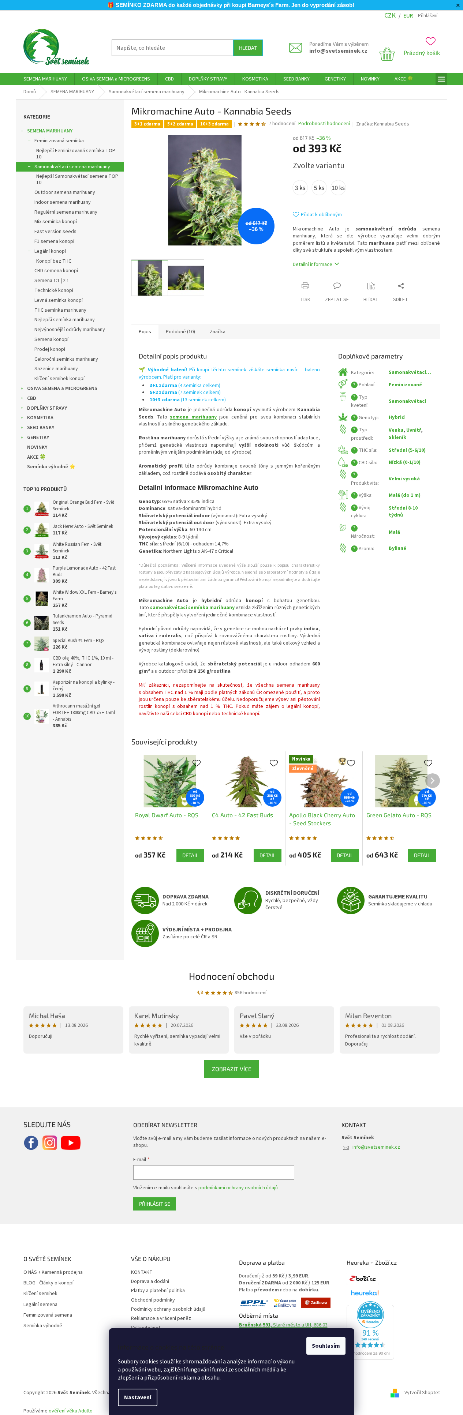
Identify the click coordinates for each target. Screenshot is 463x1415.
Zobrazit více (231, 1068)
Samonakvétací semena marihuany (72, 166)
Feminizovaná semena (47, 1315)
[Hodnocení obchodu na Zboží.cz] (363, 1278)
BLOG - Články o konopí (48, 1283)
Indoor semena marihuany (62, 202)
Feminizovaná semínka (59, 140)
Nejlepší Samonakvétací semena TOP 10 (77, 179)
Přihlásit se (154, 1204)
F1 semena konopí (54, 241)
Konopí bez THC (53, 261)
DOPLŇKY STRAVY (47, 408)
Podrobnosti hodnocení (324, 123)
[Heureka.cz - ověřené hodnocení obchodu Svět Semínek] (370, 1330)
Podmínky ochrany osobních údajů (168, 1309)
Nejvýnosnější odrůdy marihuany (69, 329)
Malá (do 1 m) (405, 495)
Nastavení (137, 1397)
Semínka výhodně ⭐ (51, 466)
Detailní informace (312, 264)
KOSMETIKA (40, 417)
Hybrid (397, 417)
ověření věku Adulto (71, 1411)
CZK (390, 15)
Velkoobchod (145, 1328)
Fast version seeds (55, 231)
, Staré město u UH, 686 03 (283, 1325)
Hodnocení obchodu (232, 976)
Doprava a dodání (150, 1281)
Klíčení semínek (40, 1293)
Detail (190, 855)
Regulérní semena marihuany (65, 212)
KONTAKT (142, 1272)
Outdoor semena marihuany (64, 192)
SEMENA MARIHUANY (49, 131)
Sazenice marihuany (56, 368)
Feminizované (405, 385)
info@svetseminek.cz (338, 51)
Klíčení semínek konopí (59, 378)
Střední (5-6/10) (407, 450)
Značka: (382, 124)
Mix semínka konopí (55, 221)
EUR (408, 16)
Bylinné (397, 548)
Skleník (397, 437)
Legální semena (40, 1304)
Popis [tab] (145, 331)
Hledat (248, 48)
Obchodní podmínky (153, 1300)
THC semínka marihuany (60, 310)
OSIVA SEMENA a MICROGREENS (62, 388)
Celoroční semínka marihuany (66, 359)
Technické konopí (53, 290)
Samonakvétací (407, 401)
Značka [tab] (217, 331)
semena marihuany (193, 417)
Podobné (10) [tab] (180, 331)
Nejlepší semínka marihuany (64, 319)
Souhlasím (326, 1346)
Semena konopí (51, 339)
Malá (394, 532)
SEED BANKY (40, 427)
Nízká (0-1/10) (405, 462)
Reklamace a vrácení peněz (161, 1318)
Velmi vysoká (404, 479)
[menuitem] (45, 79)
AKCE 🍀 (36, 457)
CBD (31, 398)
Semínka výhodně (42, 1325)
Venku (396, 430)
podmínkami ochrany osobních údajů (238, 1187)
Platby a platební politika (158, 1290)
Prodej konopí (49, 349)
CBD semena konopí (56, 270)
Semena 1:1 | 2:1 (51, 280)
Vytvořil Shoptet (422, 1392)
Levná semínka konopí (58, 300)
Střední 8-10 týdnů (403, 511)
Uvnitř (413, 430)
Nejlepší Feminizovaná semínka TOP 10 (75, 154)
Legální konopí (50, 251)
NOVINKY (37, 447)
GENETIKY (38, 437)
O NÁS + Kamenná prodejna (53, 1272)
